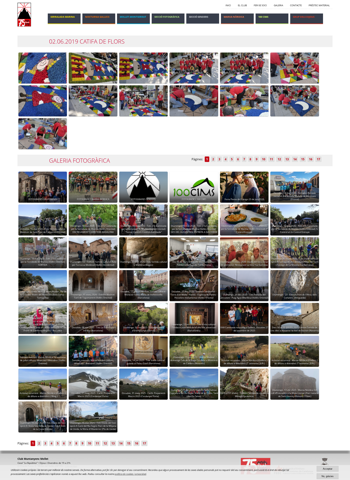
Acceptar (327, 468)
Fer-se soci (260, 5)
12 (279, 159)
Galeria (278, 5)
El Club (242, 5)
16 (310, 159)
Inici (228, 5)
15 (302, 159)
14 (295, 159)
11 (271, 159)
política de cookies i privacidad (130, 474)
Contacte (296, 5)
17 (318, 159)
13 (287, 159)
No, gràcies (328, 476)
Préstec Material (319, 5)
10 (263, 159)
